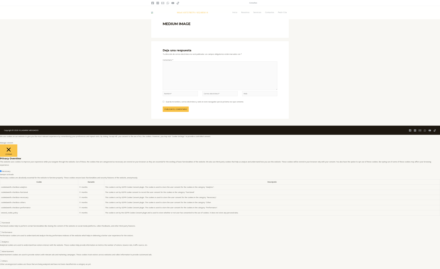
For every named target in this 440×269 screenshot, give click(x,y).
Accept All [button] (16, 139)
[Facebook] (152, 3)
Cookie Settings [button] (6, 139)
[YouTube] (172, 3)
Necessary (6, 171)
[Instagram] (157, 3)
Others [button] (3, 258)
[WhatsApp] (167, 3)
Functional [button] (4, 219)
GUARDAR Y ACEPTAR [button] (9, 267)
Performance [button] (5, 229)
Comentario (168, 60)
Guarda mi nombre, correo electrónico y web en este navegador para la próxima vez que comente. (205, 102)
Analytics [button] (3, 238)
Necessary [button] (4, 168)
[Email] (162, 3)
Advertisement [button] (6, 248)
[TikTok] (177, 3)
